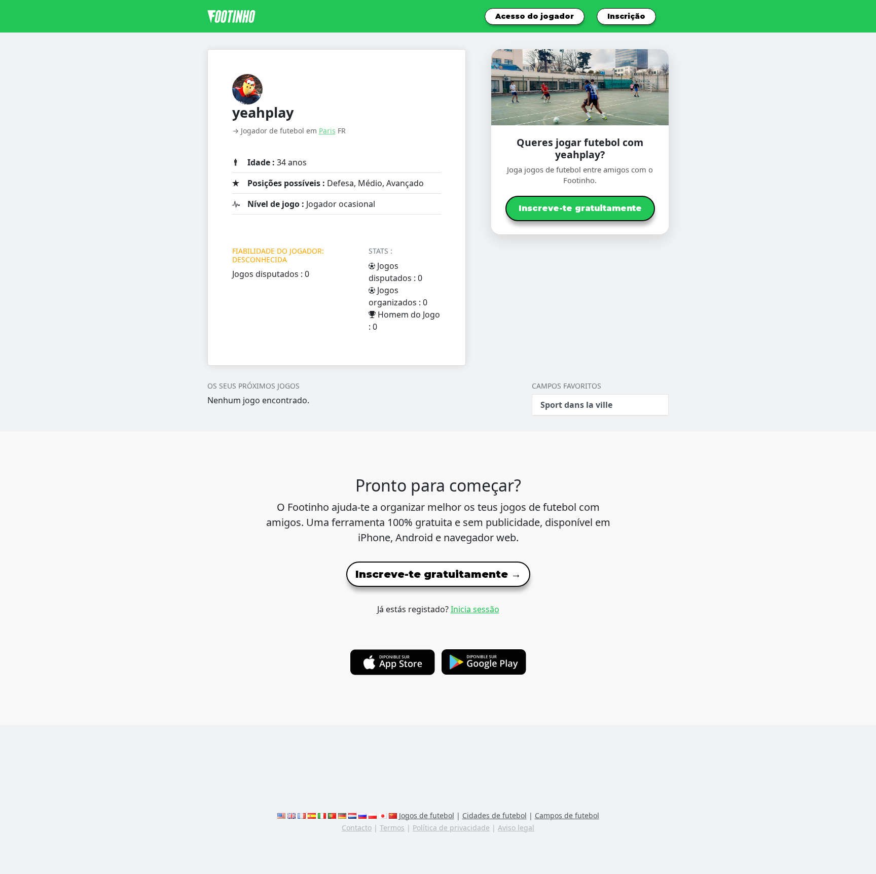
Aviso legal (516, 827)
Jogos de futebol (426, 815)
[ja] (383, 815)
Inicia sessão (475, 609)
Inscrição (626, 16)
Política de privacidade (451, 827)
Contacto (357, 827)
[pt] (332, 815)
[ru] (362, 815)
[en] (281, 815)
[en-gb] (291, 815)
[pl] (373, 815)
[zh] (393, 815)
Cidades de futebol (494, 815)
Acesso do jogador (534, 16)
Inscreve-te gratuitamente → (438, 574)
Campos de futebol (567, 815)
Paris (327, 130)
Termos (392, 827)
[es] (312, 815)
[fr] (302, 815)
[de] (342, 815)
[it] (322, 815)
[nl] (352, 815)
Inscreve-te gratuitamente (580, 208)
